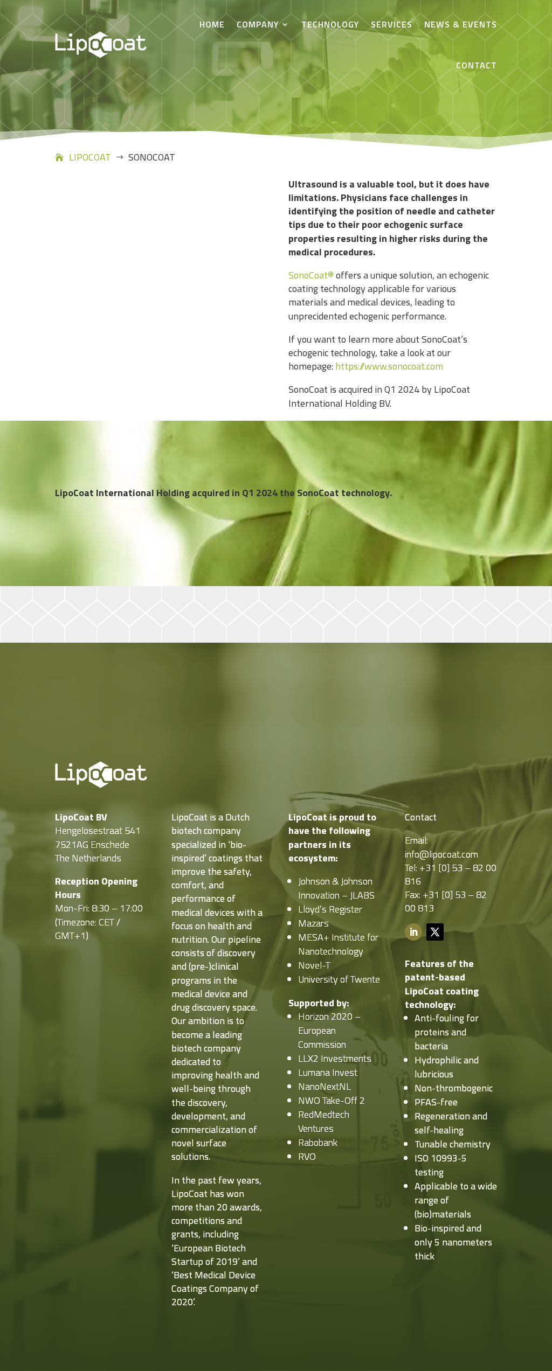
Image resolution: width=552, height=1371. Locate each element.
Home (212, 24)
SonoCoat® (311, 275)
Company (258, 24)
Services (391, 24)
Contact (476, 65)
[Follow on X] (435, 932)
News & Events (460, 24)
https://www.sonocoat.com (389, 366)
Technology (330, 24)
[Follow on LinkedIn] (413, 932)
